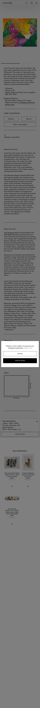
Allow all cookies (20, 361)
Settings (20, 354)
